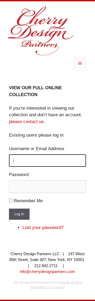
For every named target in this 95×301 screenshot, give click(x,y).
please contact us (26, 121)
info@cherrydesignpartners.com (47, 271)
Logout (60, 287)
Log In (19, 214)
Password (18, 174)
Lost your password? (43, 227)
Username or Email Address (36, 148)
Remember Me (28, 200)
